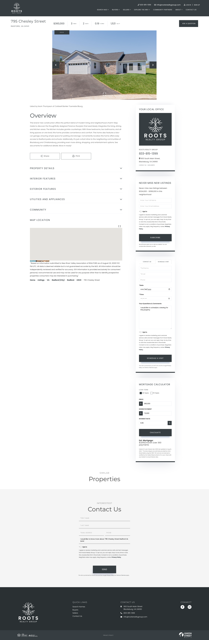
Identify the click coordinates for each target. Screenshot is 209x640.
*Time (141, 294)
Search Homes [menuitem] (78, 606)
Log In (188, 5)
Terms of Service (149, 367)
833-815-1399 (145, 5)
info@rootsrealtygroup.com (168, 5)
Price (141, 399)
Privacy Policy (116, 557)
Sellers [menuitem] (126, 10)
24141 (79, 280)
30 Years (145, 393)
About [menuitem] (178, 10)
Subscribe (155, 237)
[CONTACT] (188, 23)
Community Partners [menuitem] (162, 10)
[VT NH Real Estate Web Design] (185, 635)
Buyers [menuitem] (115, 10)
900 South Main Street (133, 607)
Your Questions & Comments (150, 303)
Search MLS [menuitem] (102, 10)
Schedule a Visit (163, 262)
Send (104, 569)
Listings (41, 280)
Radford (70, 280)
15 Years (156, 393)
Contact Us (142, 165)
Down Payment (145, 409)
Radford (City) (58, 280)
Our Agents (151, 165)
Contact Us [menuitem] (191, 10)
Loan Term (143, 390)
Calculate (155, 432)
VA (48, 280)
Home (32, 280)
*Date (141, 285)
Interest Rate (144, 419)
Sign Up (197, 5)
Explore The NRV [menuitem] (141, 10)
